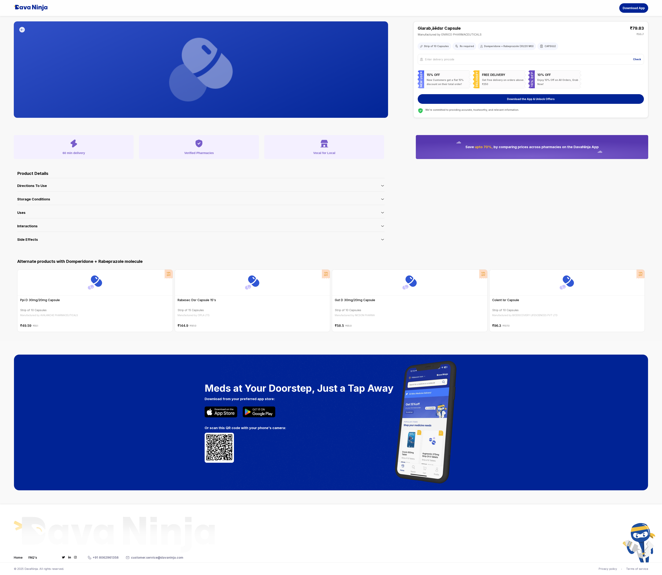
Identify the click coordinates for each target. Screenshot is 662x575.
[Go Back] (22, 30)
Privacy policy (608, 569)
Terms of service (637, 569)
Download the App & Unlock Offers (531, 99)
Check (637, 59)
